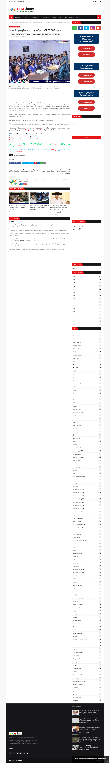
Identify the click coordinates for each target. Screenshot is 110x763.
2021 (87, 292)
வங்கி (87, 646)
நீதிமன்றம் (87, 582)
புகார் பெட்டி (86, 588)
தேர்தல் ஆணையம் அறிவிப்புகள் (87, 563)
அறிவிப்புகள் (87, 422)
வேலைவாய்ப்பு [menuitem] (36, 17)
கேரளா (86, 515)
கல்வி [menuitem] (54, 17)
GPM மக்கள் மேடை (87, 348)
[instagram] (98, 1)
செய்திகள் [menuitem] (17, 17)
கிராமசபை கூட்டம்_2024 (86, 505)
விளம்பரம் (87, 671)
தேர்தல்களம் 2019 (87, 566)
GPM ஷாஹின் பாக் (86, 358)
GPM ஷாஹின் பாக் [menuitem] (69, 17)
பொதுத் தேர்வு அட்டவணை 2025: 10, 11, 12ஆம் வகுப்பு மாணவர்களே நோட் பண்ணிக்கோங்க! (39, 207)
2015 (86, 311)
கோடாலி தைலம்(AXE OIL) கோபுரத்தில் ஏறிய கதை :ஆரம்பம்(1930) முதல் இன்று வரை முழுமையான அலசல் (89, 747)
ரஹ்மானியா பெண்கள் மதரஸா (87, 639)
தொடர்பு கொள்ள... (21, 1)
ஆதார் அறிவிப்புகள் (87, 425)
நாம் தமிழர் (87, 575)
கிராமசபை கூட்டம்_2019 (86, 489)
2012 (87, 321)
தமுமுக (87, 550)
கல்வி (87, 473)
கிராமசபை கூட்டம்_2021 (86, 496)
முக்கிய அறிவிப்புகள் (87, 633)
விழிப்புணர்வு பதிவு (87, 668)
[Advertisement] (40, 95)
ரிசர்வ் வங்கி (87, 643)
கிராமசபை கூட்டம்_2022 (87, 499)
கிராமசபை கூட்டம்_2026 (86, 508)
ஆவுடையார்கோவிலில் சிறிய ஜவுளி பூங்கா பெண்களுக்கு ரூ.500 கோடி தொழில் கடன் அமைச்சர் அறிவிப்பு (89, 720)
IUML (86, 361)
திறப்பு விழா (86, 556)
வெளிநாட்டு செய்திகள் (87, 678)
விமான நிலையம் (87, 662)
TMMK (87, 390)
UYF (86, 396)
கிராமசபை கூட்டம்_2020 (87, 492)
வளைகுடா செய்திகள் (87, 652)
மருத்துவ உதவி (87, 607)
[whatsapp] (74, 28)
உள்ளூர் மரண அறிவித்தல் (87, 457)
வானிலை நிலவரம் (87, 655)
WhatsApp (87, 400)
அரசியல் (87, 406)
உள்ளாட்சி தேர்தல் (87, 448)
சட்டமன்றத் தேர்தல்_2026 (87, 527)
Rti (86, 374)
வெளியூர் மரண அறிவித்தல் (87, 681)
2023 (87, 286)
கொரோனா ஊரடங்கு (87, 518)
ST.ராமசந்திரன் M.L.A (87, 384)
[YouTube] (26, 184)
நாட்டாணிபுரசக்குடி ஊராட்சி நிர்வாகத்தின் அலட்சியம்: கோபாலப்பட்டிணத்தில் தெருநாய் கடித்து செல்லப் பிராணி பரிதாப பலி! (89, 739)
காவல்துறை (86, 483)
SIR (86, 380)
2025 (87, 279)
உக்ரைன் (86, 444)
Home (10, 22)
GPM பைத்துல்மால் (87, 345)
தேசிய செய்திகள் (87, 559)
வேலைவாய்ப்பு (87, 687)
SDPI (87, 377)
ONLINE (87, 371)
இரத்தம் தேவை (87, 432)
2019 (87, 299)
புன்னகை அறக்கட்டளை (87, 598)
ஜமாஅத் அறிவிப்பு (86, 694)
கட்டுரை (86, 470)
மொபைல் (87, 636)
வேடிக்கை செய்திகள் (86, 684)
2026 (87, 276)
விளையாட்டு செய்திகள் (87, 675)
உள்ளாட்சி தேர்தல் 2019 (87, 451)
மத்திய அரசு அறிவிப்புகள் (87, 604)
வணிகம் (86, 649)
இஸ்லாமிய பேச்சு (86, 438)
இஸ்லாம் (87, 441)
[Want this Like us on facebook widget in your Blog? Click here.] (107, 761)
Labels (74, 329)
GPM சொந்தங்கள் (86, 342)
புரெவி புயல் (86, 595)
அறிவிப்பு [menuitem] (26, 17)
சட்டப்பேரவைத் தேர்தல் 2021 (87, 524)
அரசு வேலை (87, 416)
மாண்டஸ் (86, 617)
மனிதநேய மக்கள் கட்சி (87, 614)
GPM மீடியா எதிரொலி (86, 355)
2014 (86, 315)
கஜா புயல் (87, 480)
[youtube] (100, 1)
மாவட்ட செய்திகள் (87, 623)
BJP (86, 332)
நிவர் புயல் (87, 579)
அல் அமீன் (87, 419)
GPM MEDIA (20, 760)
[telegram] (14, 753)
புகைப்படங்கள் (87, 591)
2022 (87, 289)
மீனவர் (87, 630)
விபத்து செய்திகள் (87, 659)
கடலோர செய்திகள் (87, 467)
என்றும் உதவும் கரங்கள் (87, 464)
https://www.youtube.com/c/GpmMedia (26, 140)
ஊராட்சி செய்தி (87, 460)
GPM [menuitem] (60, 17)
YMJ (86, 403)
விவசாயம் (87, 665)
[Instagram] (24, 184)
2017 (86, 305)
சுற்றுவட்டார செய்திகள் (87, 543)
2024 (87, 283)
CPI (86, 336)
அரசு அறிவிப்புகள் (87, 409)
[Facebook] (20, 184)
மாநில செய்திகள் (87, 620)
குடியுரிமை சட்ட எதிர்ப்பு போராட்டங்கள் (87, 511)
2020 (87, 295)
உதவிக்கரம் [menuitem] (46, 17)
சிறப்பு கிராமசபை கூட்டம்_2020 (86, 540)
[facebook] (93, 1)
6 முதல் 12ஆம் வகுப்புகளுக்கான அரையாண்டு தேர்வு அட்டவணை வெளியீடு (17, 207)
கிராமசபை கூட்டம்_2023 (87, 502)
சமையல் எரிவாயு (86, 537)
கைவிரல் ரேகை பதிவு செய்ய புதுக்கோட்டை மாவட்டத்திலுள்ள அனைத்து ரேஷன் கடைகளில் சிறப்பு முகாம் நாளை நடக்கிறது (89, 712)
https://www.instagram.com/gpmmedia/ (31, 138)
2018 (87, 302)
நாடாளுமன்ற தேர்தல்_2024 (87, 569)
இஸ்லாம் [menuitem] (78, 17)
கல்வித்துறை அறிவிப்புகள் (18, 22)
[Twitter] (22, 184)
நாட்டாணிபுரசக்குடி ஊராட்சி (87, 572)
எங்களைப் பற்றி (12, 1)
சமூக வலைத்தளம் (86, 534)
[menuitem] (11, 17)
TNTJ (87, 393)
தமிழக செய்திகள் (87, 547)
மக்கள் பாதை (86, 601)
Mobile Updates (87, 368)
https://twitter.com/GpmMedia (26, 136)
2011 (87, 324)
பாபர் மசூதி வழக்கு (86, 585)
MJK (87, 364)
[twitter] (96, 1)
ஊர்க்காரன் (13, 36)
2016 (86, 308)
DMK (86, 339)
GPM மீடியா (87, 352)
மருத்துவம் (87, 611)
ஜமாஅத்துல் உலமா (86, 697)
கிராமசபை (87, 486)
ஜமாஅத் (86, 691)
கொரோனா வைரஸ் (87, 521)
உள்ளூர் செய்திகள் (87, 454)
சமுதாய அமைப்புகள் (86, 531)
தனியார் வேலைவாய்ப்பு (87, 553)
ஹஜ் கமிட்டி (87, 700)
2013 (86, 318)
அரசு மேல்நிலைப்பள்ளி (86, 412)
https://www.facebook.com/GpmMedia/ (30, 134)
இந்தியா (86, 428)
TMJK (86, 387)
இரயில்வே (87, 435)
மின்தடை (87, 627)
